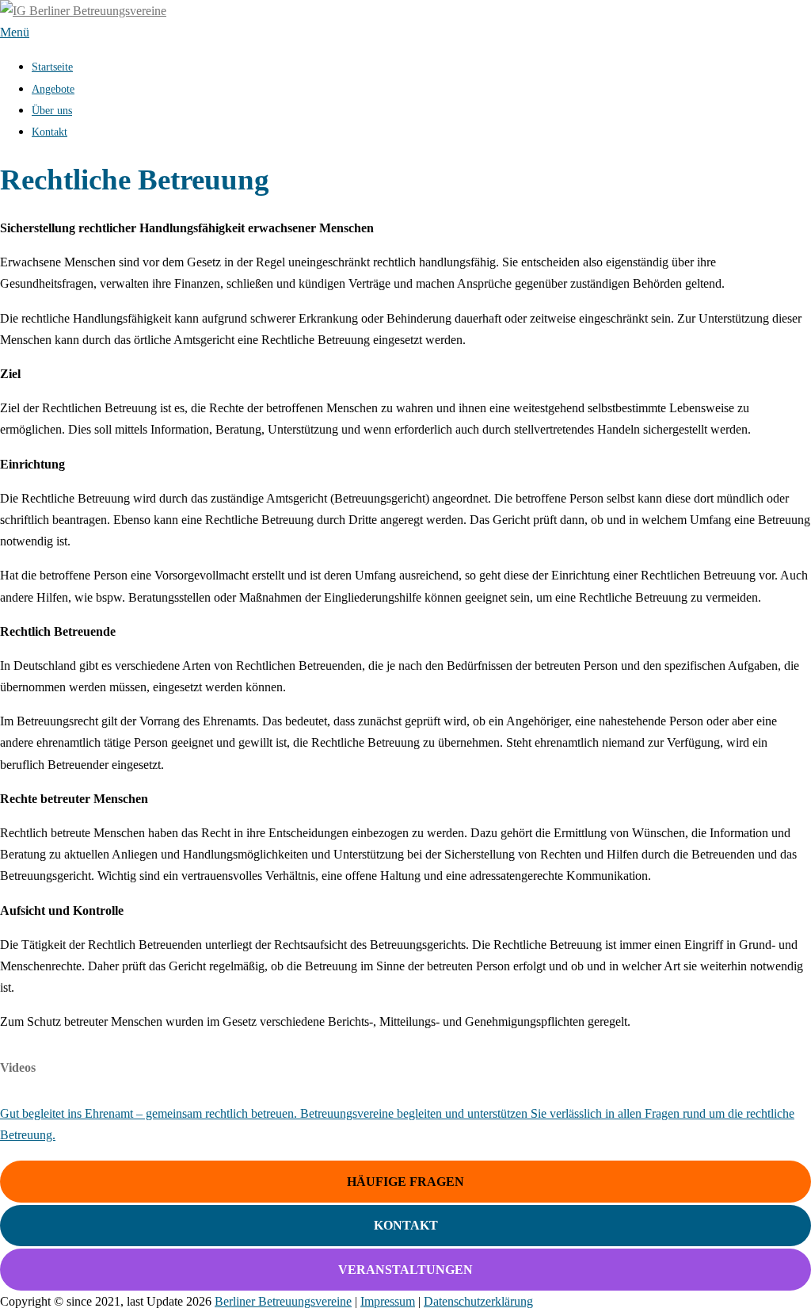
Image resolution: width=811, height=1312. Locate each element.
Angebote (53, 89)
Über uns (52, 111)
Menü (14, 32)
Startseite (52, 67)
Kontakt (49, 132)
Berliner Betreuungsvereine (283, 1301)
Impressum (387, 1301)
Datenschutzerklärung (478, 1301)
